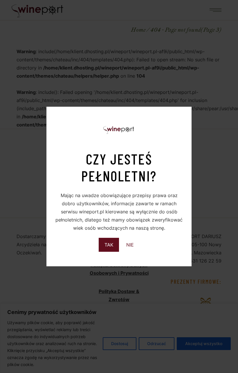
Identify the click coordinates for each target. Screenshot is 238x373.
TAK (108, 245)
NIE (130, 245)
